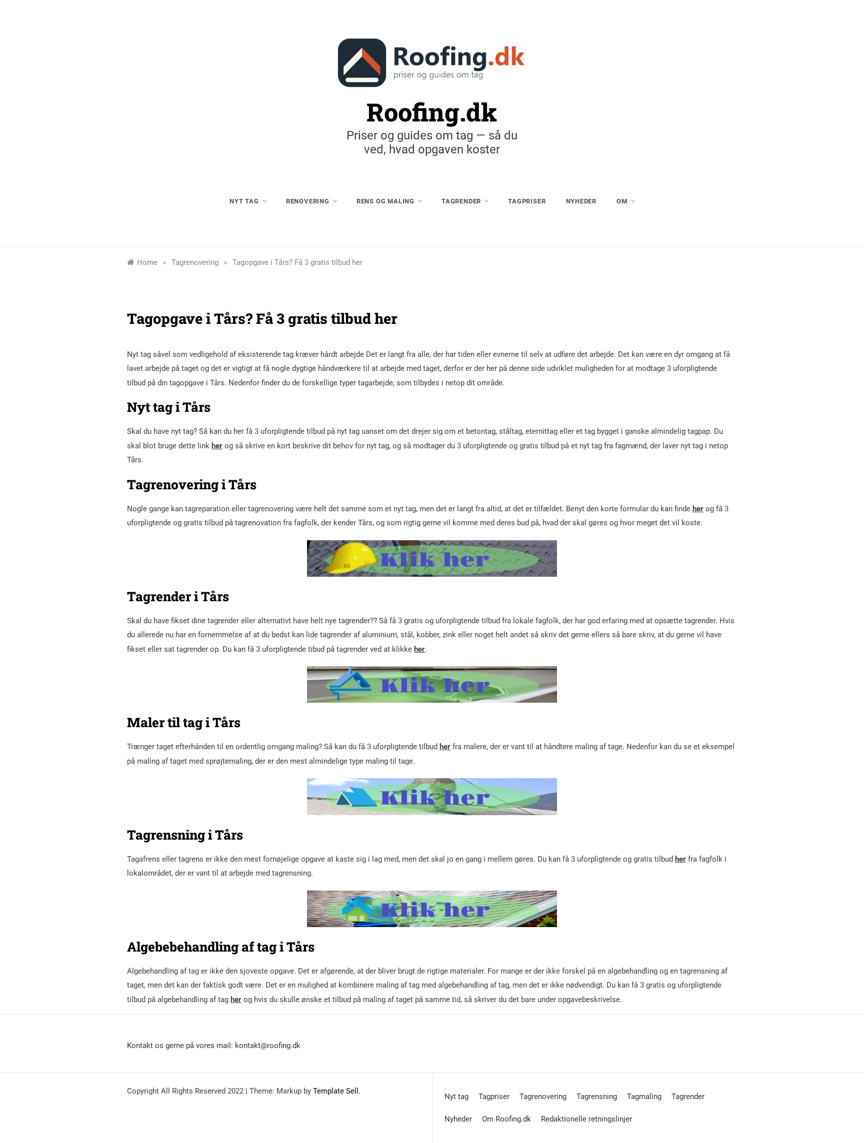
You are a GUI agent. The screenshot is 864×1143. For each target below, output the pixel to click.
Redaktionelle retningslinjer (586, 1119)
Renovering (308, 201)
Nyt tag (244, 201)
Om (622, 201)
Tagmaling (644, 1096)
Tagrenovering (543, 1096)
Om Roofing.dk (506, 1119)
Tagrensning (596, 1096)
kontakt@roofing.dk (267, 1045)
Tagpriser (527, 201)
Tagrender (461, 201)
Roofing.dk (431, 111)
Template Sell (335, 1091)
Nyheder (581, 201)
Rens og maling (385, 201)
